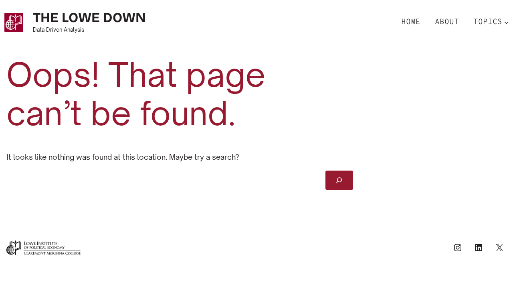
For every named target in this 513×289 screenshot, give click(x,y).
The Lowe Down (89, 17)
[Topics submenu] (506, 22)
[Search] (339, 180)
